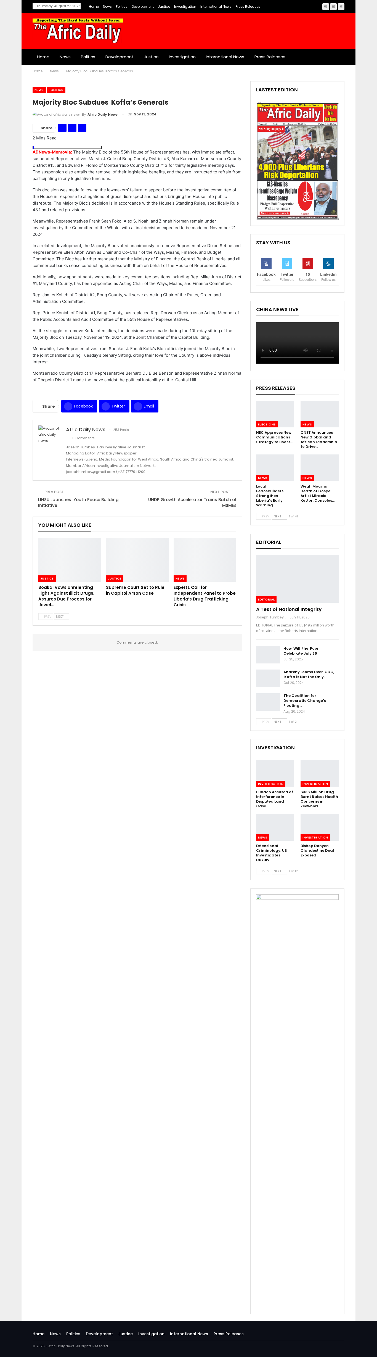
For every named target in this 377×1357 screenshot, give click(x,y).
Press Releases (248, 6)
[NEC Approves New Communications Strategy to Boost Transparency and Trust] (275, 414)
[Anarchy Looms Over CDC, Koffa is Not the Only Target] (268, 678)
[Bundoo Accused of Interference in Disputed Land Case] (275, 773)
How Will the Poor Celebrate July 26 (301, 651)
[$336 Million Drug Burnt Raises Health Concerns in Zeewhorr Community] (320, 773)
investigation (185, 6)
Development (143, 6)
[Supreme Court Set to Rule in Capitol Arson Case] (137, 560)
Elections (267, 424)
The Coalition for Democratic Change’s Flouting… (304, 700)
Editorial (266, 599)
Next (60, 616)
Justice (164, 6)
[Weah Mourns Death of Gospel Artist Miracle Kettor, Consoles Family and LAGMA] (320, 467)
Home (94, 6)
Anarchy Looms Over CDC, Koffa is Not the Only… (308, 674)
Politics (122, 6)
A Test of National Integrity (289, 609)
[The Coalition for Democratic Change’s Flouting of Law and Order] (268, 702)
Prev (47, 616)
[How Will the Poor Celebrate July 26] (268, 655)
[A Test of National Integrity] (297, 579)
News (107, 6)
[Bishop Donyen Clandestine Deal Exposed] (320, 827)
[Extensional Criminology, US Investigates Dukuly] (275, 827)
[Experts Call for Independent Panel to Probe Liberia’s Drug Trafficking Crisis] (205, 560)
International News (216, 6)
